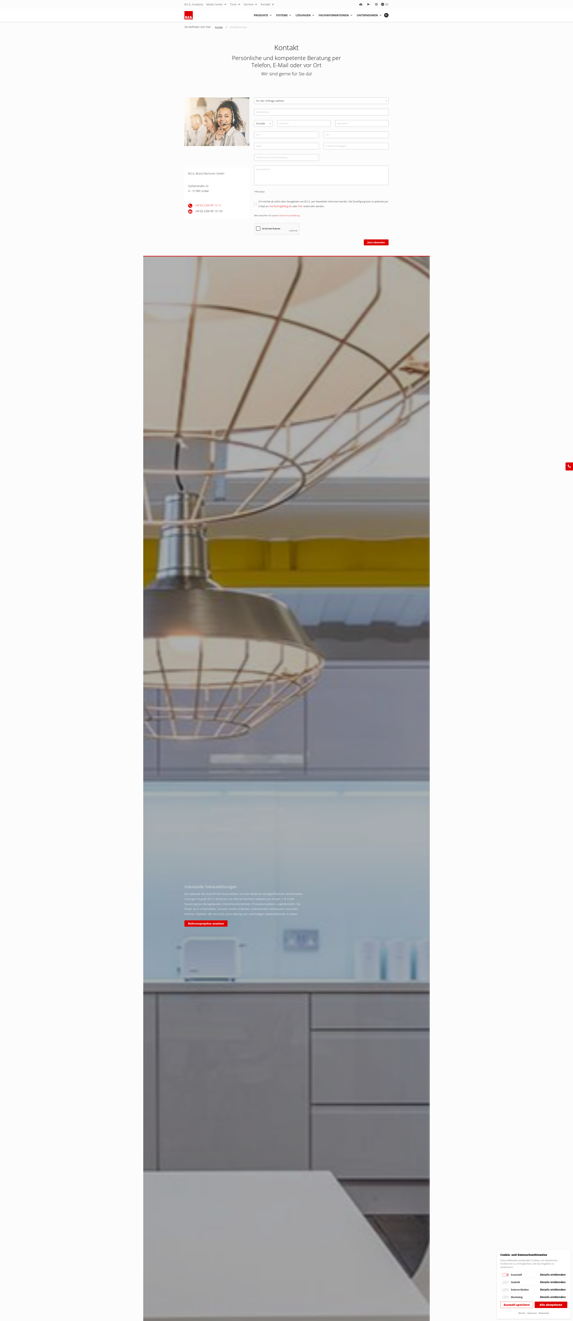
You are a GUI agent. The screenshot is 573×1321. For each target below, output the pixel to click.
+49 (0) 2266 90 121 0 (208, 205)
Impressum (532, 1313)
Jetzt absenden (376, 242)
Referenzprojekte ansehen (206, 923)
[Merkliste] (376, 4)
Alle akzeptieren (551, 1305)
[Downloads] (360, 4)
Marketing (517, 1297)
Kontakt (219, 27)
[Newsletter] (368, 4)
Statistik (515, 1282)
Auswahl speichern (517, 1305)
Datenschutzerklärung (289, 215)
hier (300, 206)
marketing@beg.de (280, 206)
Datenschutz (544, 1313)
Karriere (522, 1313)
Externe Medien (520, 1289)
